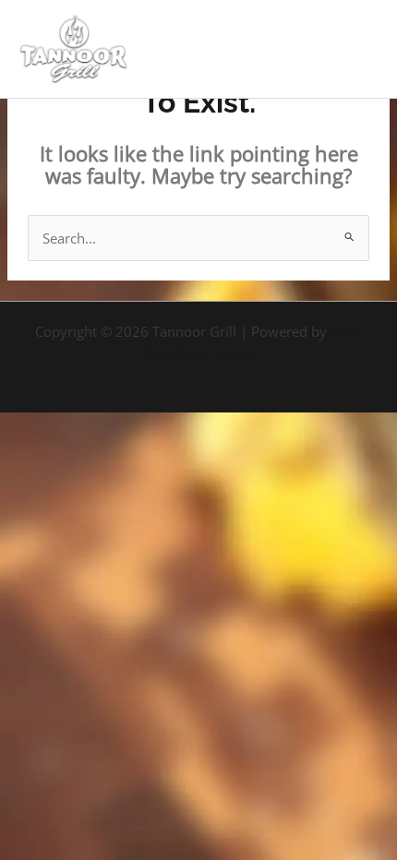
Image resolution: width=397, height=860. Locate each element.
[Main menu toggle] (359, 49)
